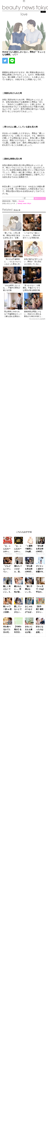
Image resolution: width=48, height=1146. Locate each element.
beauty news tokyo (24, 203)
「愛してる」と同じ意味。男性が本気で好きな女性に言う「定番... (11, 235)
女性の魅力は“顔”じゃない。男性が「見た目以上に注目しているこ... (33, 261)
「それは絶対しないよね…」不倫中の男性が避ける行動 (11, 287)
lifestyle (21, 201)
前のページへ (40, 198)
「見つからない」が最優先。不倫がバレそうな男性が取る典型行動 (31, 287)
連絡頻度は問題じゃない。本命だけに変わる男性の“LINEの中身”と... (33, 313)
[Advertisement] (24, 423)
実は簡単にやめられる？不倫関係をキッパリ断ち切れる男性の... (12, 313)
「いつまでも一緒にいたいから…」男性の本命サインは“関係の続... (31, 235)
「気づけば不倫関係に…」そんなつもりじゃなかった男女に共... (12, 261)
